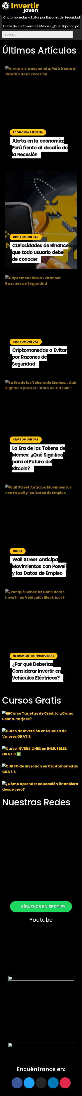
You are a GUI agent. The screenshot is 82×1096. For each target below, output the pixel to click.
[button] (77, 8)
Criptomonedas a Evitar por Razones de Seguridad (41, 17)
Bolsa (17, 551)
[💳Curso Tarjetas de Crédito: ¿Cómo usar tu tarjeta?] (41, 716)
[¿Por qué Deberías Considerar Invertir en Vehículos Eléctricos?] (41, 638)
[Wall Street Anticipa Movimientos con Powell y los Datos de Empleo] (41, 534)
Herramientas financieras (33, 656)
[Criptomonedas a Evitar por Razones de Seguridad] (41, 324)
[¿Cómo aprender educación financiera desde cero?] (41, 786)
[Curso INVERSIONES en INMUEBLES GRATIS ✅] (41, 751)
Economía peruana (28, 132)
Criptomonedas (25, 237)
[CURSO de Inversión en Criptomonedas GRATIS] (41, 769)
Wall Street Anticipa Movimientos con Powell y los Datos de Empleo (39, 566)
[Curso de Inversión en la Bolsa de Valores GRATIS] (41, 733)
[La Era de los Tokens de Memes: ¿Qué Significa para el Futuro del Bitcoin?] (41, 429)
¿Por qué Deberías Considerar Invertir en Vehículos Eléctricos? (36, 671)
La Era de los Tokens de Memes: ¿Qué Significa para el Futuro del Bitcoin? (42, 26)
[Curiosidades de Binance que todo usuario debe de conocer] (41, 220)
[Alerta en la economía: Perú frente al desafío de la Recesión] (41, 115)
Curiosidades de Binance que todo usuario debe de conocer (40, 252)
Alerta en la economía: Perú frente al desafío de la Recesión (40, 147)
